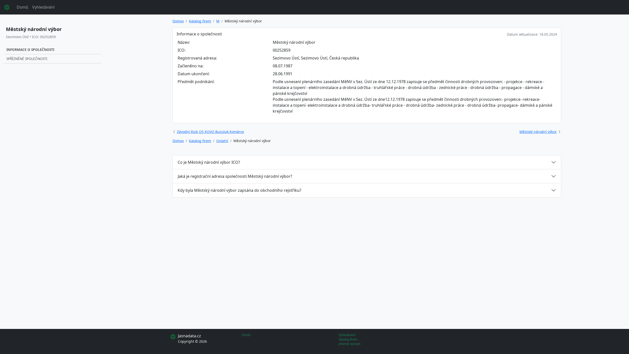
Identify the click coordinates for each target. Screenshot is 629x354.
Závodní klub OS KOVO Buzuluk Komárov (210, 131)
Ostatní (222, 140)
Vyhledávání (43, 7)
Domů (22, 7)
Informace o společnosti (30, 49)
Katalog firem (200, 21)
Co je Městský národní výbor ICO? (209, 162)
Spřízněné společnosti (26, 58)
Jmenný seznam (349, 344)
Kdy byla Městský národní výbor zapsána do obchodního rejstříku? (239, 190)
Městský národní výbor (538, 131)
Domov (178, 21)
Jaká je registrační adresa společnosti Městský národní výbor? (235, 176)
